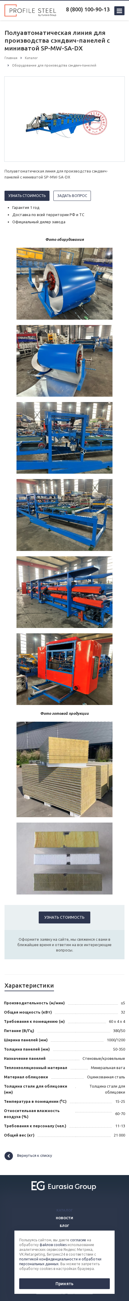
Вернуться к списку (34, 1155)
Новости (64, 1218)
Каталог (64, 1210)
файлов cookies (53, 1245)
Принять (65, 1283)
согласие (78, 1240)
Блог (64, 1226)
